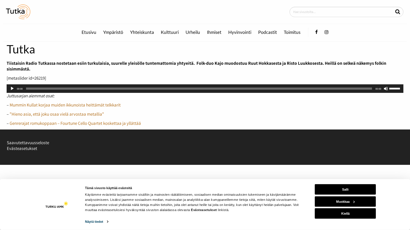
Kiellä (345, 213)
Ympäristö (113, 32)
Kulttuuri (170, 32)
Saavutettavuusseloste (28, 142)
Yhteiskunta (142, 32)
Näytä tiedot (94, 221)
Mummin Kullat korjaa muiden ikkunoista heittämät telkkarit (65, 105)
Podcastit (267, 32)
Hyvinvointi (239, 32)
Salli (345, 189)
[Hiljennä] (386, 88)
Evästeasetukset (22, 148)
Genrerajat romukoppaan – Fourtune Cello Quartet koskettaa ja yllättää (75, 123)
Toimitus (292, 32)
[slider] (395, 88)
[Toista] (12, 88)
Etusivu (89, 32)
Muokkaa (343, 201)
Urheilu (193, 32)
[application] (205, 88)
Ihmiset (214, 32)
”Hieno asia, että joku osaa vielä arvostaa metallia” (57, 114)
